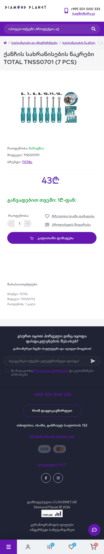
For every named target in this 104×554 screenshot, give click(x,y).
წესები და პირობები (51, 371)
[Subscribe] (93, 361)
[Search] (93, 29)
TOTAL (27, 162)
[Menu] (8, 547)
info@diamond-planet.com (52, 436)
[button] (85, 9)
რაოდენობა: (18, 216)
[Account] (28, 547)
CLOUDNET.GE (65, 502)
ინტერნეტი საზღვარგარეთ (52, 530)
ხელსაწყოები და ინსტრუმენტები (34, 43)
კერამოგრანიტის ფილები (52, 525)
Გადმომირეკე (83, 13)
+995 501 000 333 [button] (52, 394)
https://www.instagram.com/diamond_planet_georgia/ (58, 478)
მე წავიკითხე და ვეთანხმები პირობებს (52, 372)
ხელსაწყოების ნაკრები (79, 43)
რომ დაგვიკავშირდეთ (52, 410)
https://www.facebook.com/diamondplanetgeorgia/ (46, 478)
